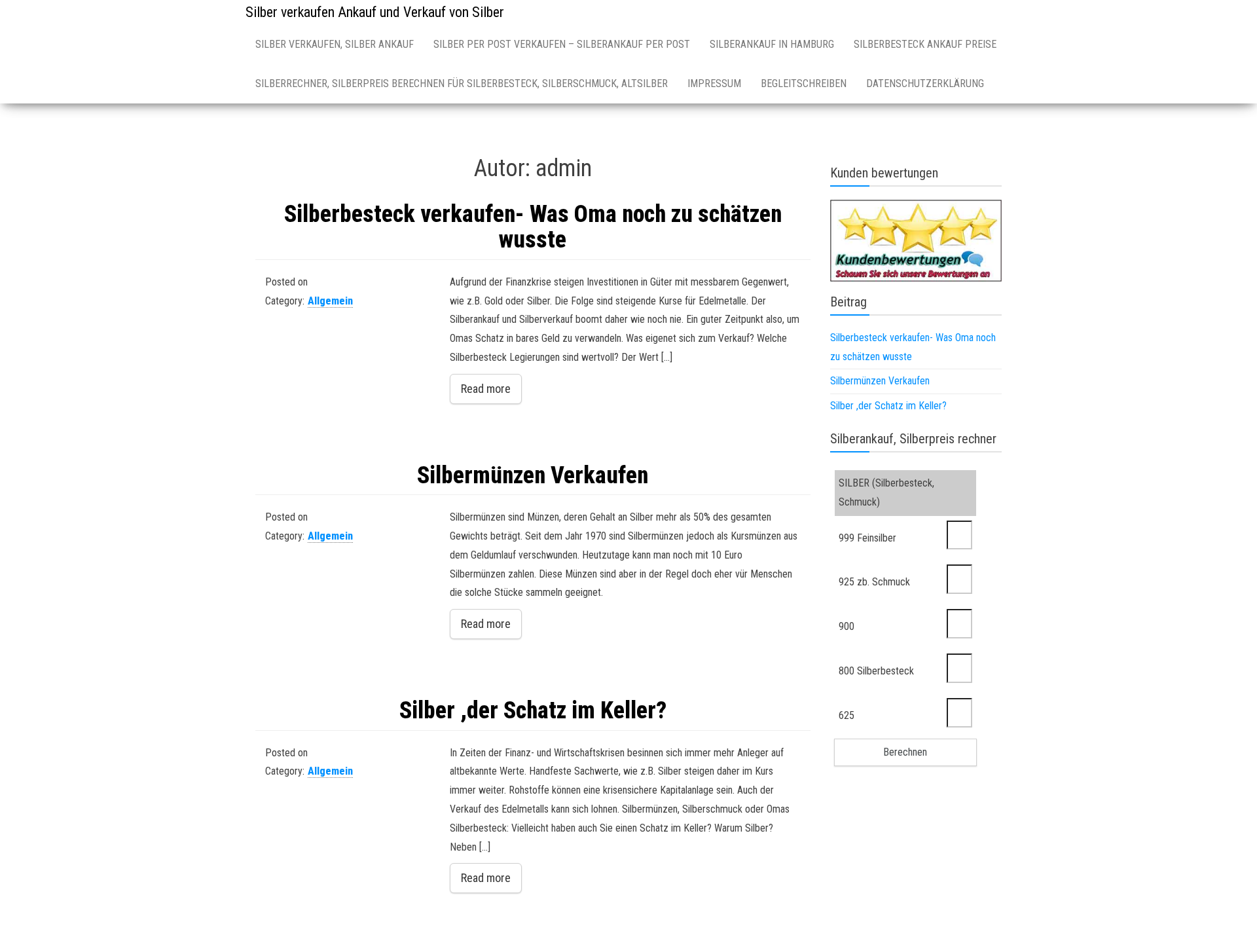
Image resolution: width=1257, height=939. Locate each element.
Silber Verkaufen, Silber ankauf (334, 44)
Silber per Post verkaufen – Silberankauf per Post (561, 44)
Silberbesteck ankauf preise (925, 44)
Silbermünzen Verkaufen (532, 475)
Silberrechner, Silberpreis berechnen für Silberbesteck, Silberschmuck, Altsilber (461, 83)
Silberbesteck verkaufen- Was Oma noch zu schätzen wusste (533, 227)
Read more (486, 389)
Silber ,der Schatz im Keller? (532, 710)
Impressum (714, 83)
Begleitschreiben (804, 83)
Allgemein (330, 301)
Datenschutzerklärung (925, 83)
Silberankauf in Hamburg (772, 44)
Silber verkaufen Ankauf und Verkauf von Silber (375, 12)
